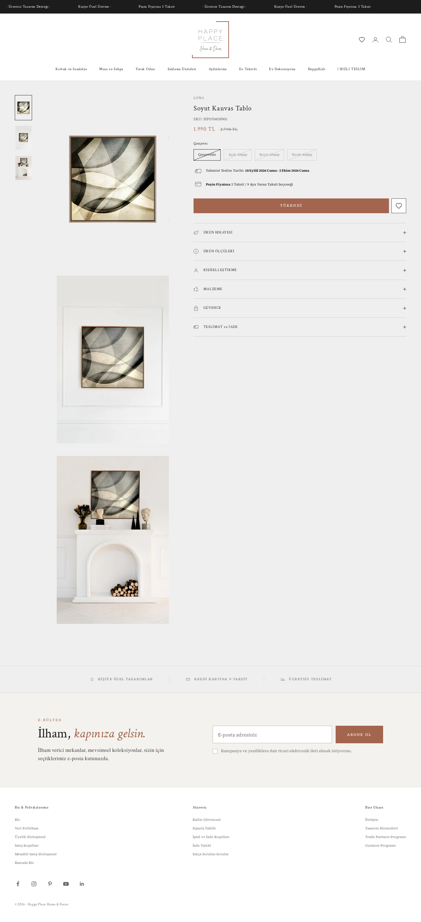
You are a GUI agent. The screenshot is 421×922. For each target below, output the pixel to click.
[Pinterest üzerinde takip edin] (50, 884)
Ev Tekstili (248, 69)
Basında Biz (24, 862)
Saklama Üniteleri (182, 69)
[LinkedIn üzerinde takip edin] (82, 884)
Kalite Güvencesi (207, 819)
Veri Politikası (27, 828)
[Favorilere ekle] (398, 205)
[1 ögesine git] (23, 107)
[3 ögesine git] (23, 168)
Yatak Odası (145, 69)
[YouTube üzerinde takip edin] (66, 884)
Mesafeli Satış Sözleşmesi (36, 854)
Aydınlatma (218, 69)
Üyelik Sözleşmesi (30, 837)
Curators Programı (380, 845)
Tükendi (291, 205)
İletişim (371, 819)
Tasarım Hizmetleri (381, 828)
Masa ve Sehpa (111, 69)
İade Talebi (202, 845)
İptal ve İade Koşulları (211, 837)
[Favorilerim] (362, 39)
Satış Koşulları (27, 845)
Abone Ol (359, 734)
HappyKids (316, 69)
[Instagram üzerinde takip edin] (34, 884)
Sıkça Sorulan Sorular (211, 854)
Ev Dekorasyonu (282, 69)
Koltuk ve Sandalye (71, 69)
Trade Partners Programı (385, 837)
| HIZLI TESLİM (351, 69)
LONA (199, 98)
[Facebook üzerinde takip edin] (18, 884)
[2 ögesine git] (23, 137)
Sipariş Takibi (204, 828)
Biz (17, 819)
